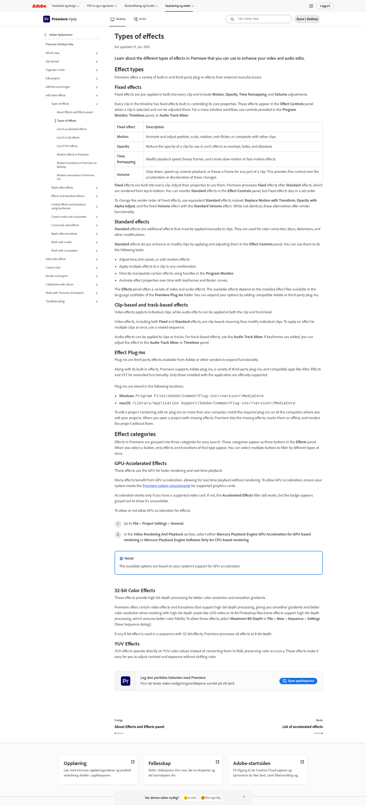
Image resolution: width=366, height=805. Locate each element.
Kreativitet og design (64, 6)
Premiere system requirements (166, 485)
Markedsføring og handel (139, 6)
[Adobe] (39, 6)
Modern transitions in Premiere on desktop (77, 165)
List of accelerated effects (71, 129)
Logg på (325, 6)
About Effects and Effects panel (75, 112)
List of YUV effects (67, 146)
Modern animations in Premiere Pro (75, 177)
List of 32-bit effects (68, 137)
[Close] (244, 796)
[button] (311, 6)
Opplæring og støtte (177, 6)
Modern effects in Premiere (73, 154)
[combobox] (258, 19)
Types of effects (66, 120)
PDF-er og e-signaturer (100, 6)
